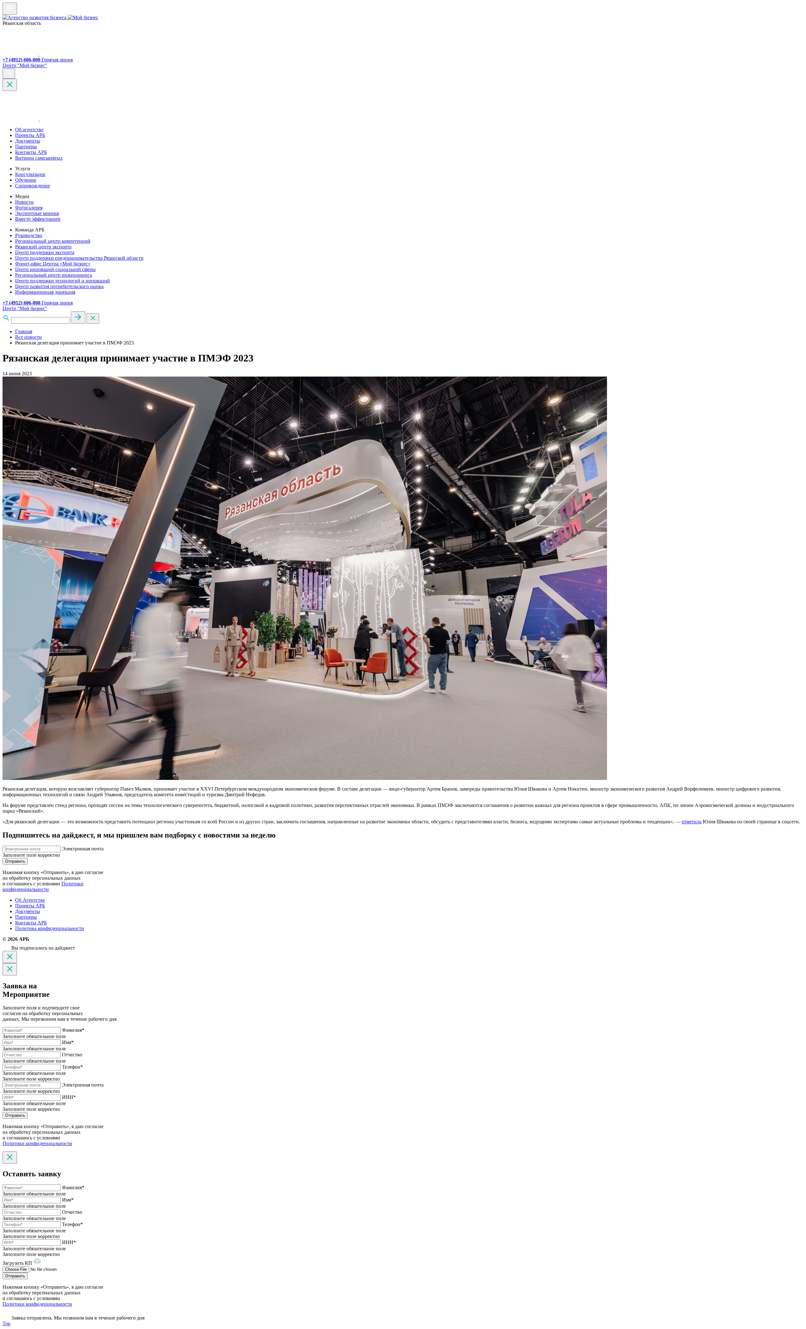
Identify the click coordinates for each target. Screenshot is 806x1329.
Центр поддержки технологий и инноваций (62, 280)
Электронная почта (83, 848)
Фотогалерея (29, 207)
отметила (691, 821)
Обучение (25, 180)
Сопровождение (32, 185)
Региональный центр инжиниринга (53, 275)
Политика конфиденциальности (49, 928)
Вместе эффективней (37, 219)
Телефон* (72, 1067)
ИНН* (69, 1097)
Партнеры (26, 146)
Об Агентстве (30, 900)
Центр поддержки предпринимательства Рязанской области (79, 258)
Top (6, 1323)
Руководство (28, 235)
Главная (23, 331)
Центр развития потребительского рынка (59, 286)
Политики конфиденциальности (43, 886)
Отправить (15, 861)
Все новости (28, 337)
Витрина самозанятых (39, 158)
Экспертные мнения (37, 213)
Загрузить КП (18, 1263)
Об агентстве (29, 129)
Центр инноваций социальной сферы (55, 269)
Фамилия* (73, 1030)
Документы (27, 141)
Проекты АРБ (30, 135)
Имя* (68, 1042)
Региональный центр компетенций (52, 241)
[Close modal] (10, 957)
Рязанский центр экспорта (43, 246)
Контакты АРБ (31, 152)
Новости (24, 202)
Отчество (72, 1054)
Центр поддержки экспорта (44, 252)
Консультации (30, 174)
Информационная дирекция (45, 292)
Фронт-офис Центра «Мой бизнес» (52, 263)
